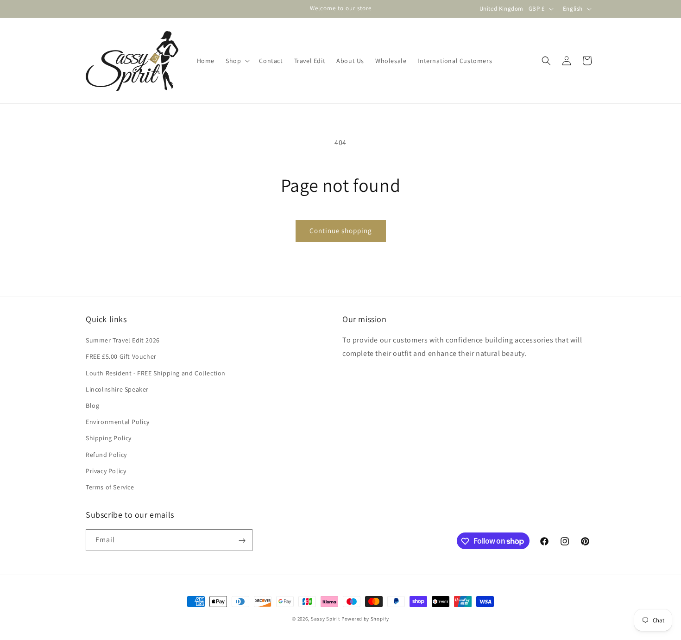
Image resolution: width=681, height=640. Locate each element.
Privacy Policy (106, 471)
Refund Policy (106, 454)
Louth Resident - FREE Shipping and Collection (156, 373)
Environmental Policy (118, 422)
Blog (92, 405)
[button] (236, 60)
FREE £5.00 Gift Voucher (121, 357)
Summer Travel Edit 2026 (123, 340)
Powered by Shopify (365, 618)
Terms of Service (110, 487)
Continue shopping (340, 230)
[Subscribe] (242, 540)
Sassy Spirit (325, 618)
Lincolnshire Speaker (117, 389)
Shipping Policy (109, 438)
